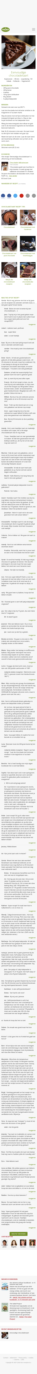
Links (22, 1359)
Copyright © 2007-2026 (13, 1362)
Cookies (30, 1358)
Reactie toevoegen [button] (19, 1234)
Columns (16, 1359)
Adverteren (13, 1358)
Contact (5, 1358)
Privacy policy (22, 1358)
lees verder (13, 176)
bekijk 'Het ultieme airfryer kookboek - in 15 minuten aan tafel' (22, 1298)
